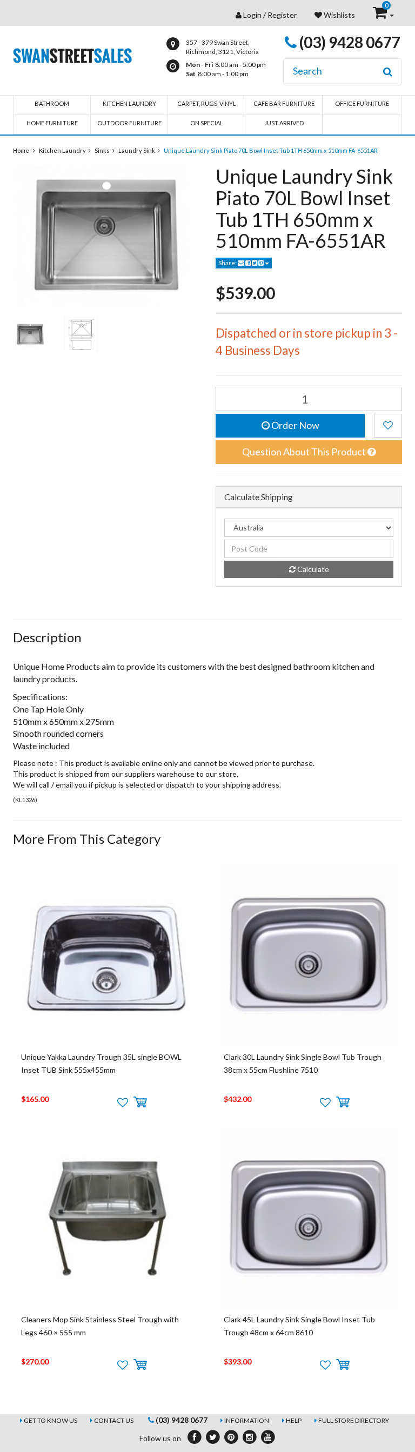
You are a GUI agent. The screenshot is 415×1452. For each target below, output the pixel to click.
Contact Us (113, 1420)
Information (246, 1420)
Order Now (294, 425)
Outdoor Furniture (129, 122)
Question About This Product (304, 452)
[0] (381, 14)
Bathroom (52, 103)
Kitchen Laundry (129, 103)
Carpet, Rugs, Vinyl (206, 103)
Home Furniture (52, 122)
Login (252, 14)
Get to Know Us (50, 1420)
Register (282, 14)
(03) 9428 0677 (348, 42)
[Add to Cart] (140, 1102)
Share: (228, 263)
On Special (206, 122)
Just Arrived (284, 122)
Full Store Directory (353, 1420)
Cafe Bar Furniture (283, 103)
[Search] (388, 72)
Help (294, 1420)
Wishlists (338, 14)
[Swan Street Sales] (72, 54)
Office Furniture (362, 103)
